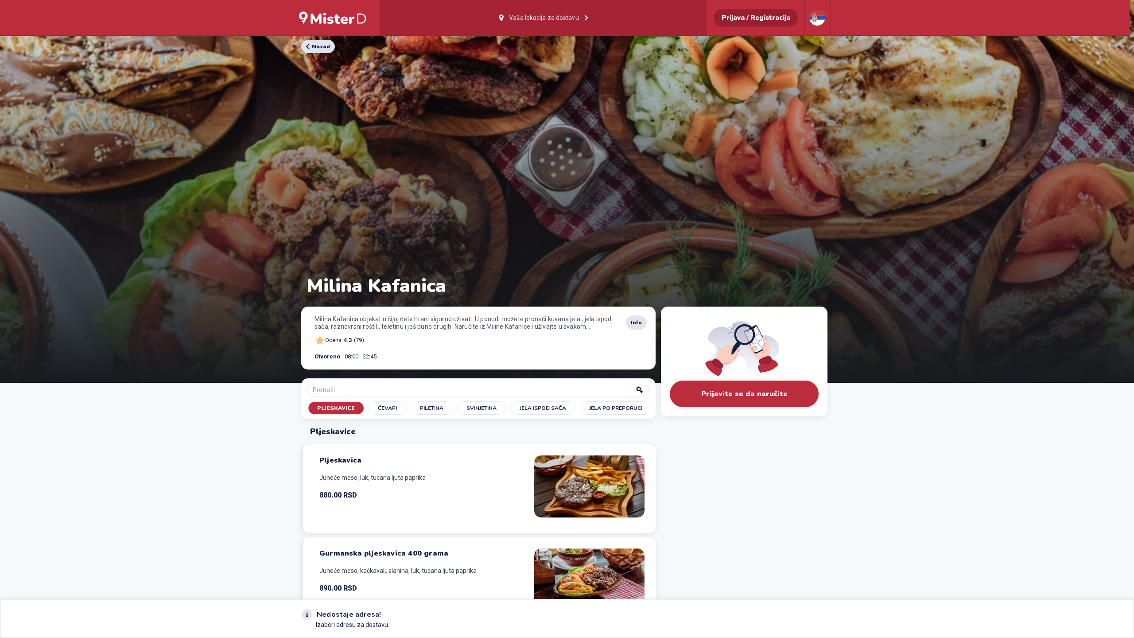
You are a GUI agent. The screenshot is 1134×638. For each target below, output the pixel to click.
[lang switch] (817, 17)
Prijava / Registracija (756, 17)
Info (636, 322)
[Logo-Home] (332, 17)
